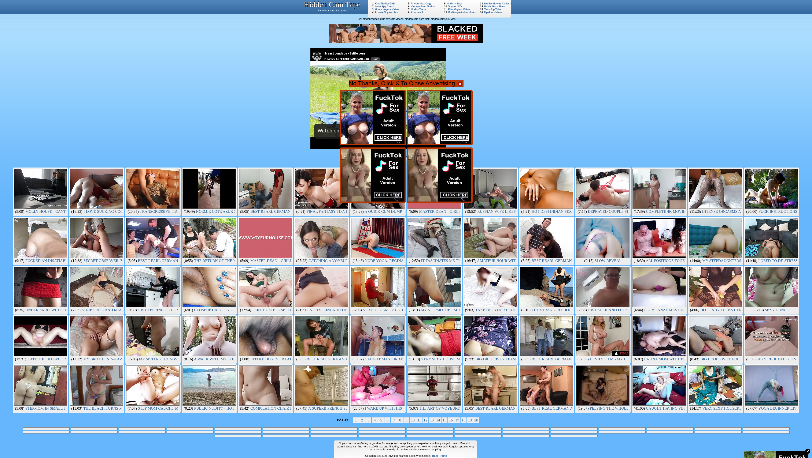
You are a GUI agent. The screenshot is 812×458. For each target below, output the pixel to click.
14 (438, 420)
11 (419, 420)
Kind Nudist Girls (385, 3)
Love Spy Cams (384, 6)
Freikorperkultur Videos (462, 12)
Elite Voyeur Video (459, 9)
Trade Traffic (439, 455)
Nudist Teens (419, 9)
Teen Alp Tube (492, 9)
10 (413, 420)
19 (470, 420)
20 (476, 420)
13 (432, 420)
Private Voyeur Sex (386, 12)
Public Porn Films (494, 6)
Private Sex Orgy (421, 3)
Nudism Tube (454, 3)
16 (451, 420)
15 (444, 420)
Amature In (417, 12)
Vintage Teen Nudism (423, 6)
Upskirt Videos (493, 12)
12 (425, 420)
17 (457, 420)
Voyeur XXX (455, 6)
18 (463, 420)
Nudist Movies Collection (499, 3)
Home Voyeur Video (387, 9)
